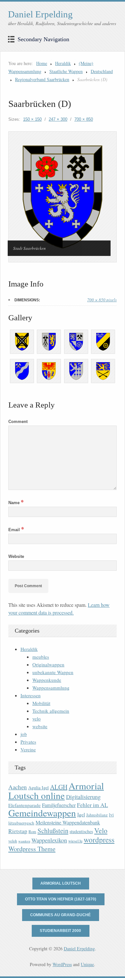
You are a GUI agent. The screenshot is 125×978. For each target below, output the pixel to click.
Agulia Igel (38, 788)
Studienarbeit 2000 (60, 930)
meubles (40, 657)
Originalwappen (48, 664)
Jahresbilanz (97, 815)
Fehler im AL (92, 805)
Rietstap (17, 831)
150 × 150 (32, 119)
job (24, 734)
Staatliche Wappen (66, 71)
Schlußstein (53, 830)
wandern (24, 841)
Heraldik (63, 63)
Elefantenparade (24, 805)
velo (36, 718)
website (39, 726)
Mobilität (41, 703)
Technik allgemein (50, 711)
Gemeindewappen (42, 812)
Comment (18, 421)
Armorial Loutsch (60, 883)
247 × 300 (58, 119)
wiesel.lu (75, 841)
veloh (12, 841)
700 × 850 (83, 119)
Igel (81, 814)
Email (16, 529)
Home (41, 63)
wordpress (99, 839)
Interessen (31, 695)
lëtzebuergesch (21, 823)
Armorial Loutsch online (56, 790)
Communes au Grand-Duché (60, 915)
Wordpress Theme (31, 848)
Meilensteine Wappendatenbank (68, 822)
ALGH (58, 787)
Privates (28, 741)
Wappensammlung (51, 687)
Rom (32, 831)
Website (16, 556)
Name (16, 502)
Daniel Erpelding (40, 14)
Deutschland (102, 71)
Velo (100, 830)
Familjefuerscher (59, 805)
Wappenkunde (46, 680)
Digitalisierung (83, 797)
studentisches (81, 831)
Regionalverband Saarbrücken (42, 79)
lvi (111, 815)
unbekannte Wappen (52, 672)
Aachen (17, 787)
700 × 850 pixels (102, 300)
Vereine (28, 749)
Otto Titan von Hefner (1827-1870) (60, 899)
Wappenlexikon (49, 840)
